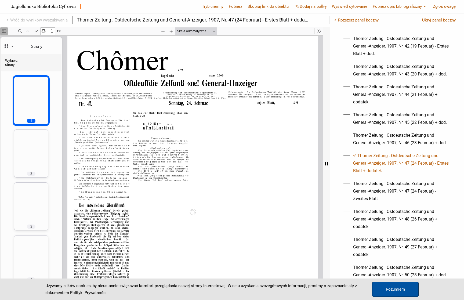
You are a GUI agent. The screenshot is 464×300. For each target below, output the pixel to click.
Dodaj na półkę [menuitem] (313, 6)
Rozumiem (395, 289)
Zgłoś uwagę (444, 6)
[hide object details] (326, 163)
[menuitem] (402, 46)
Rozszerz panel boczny (358, 20)
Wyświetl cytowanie (349, 6)
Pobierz (235, 6)
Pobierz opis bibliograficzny (397, 6)
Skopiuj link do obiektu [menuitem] (268, 6)
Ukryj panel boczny (439, 20)
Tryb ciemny (212, 6)
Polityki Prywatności (88, 292)
